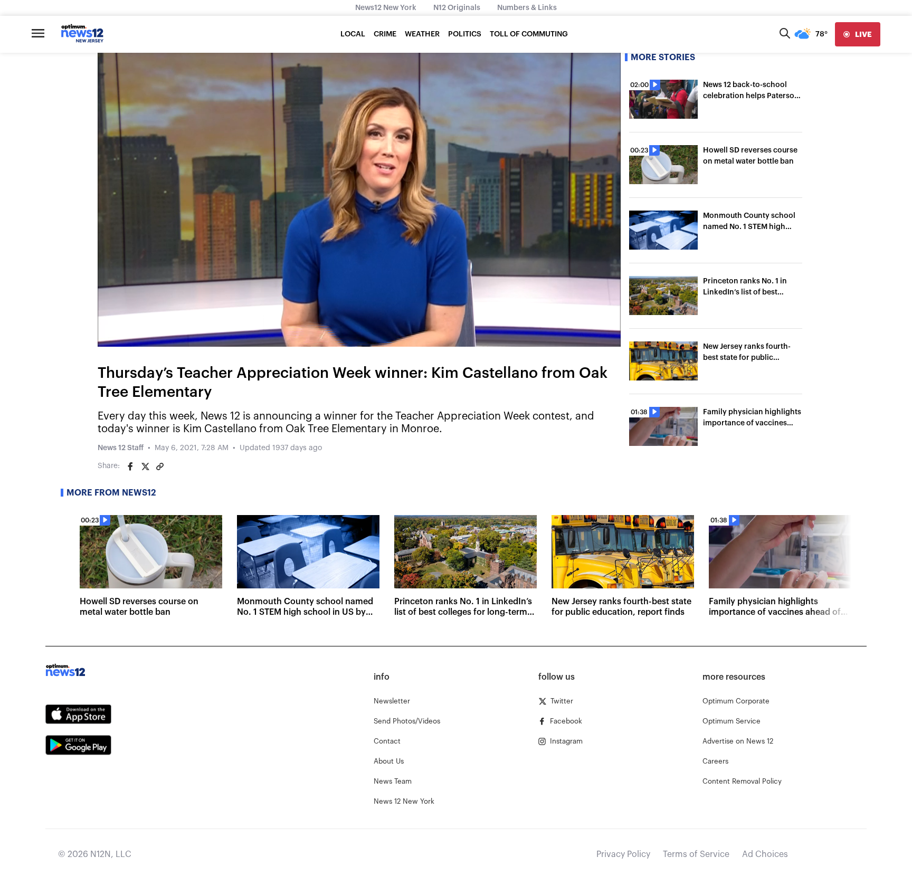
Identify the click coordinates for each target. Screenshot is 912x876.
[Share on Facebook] (130, 466)
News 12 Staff (121, 448)
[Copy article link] (160, 466)
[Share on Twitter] (145, 466)
